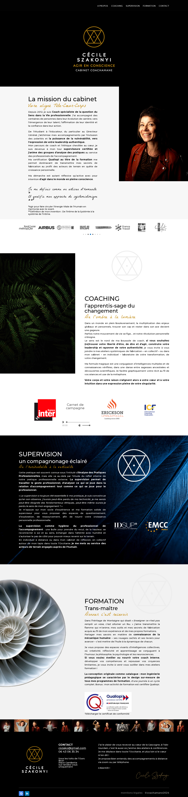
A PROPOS (102, 6)
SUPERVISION (133, 6)
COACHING (117, 6)
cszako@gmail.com (72, 748)
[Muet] (79, 425)
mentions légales (131, 792)
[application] (75, 424)
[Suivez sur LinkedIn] (27, 793)
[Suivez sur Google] (21, 793)
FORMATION (149, 6)
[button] (83, 234)
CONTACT (164, 6)
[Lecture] (63, 422)
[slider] (85, 425)
